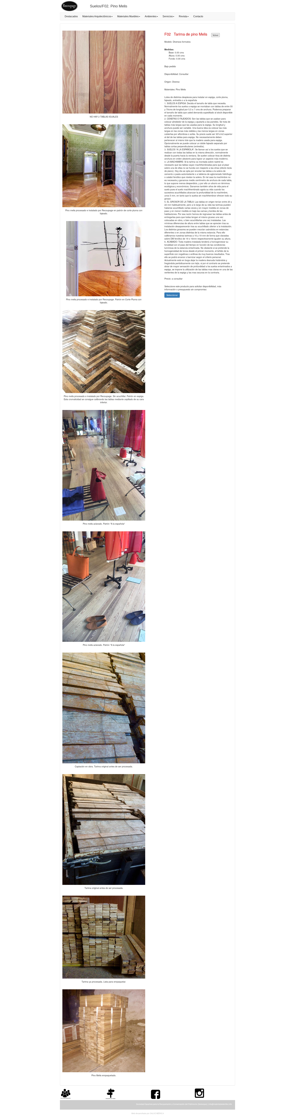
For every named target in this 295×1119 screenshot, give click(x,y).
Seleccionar (172, 295)
